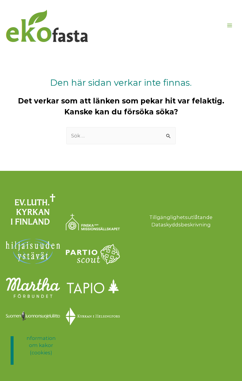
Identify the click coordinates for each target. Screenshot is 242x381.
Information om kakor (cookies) (41, 345)
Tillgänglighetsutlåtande (180, 217)
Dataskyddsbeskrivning (181, 225)
